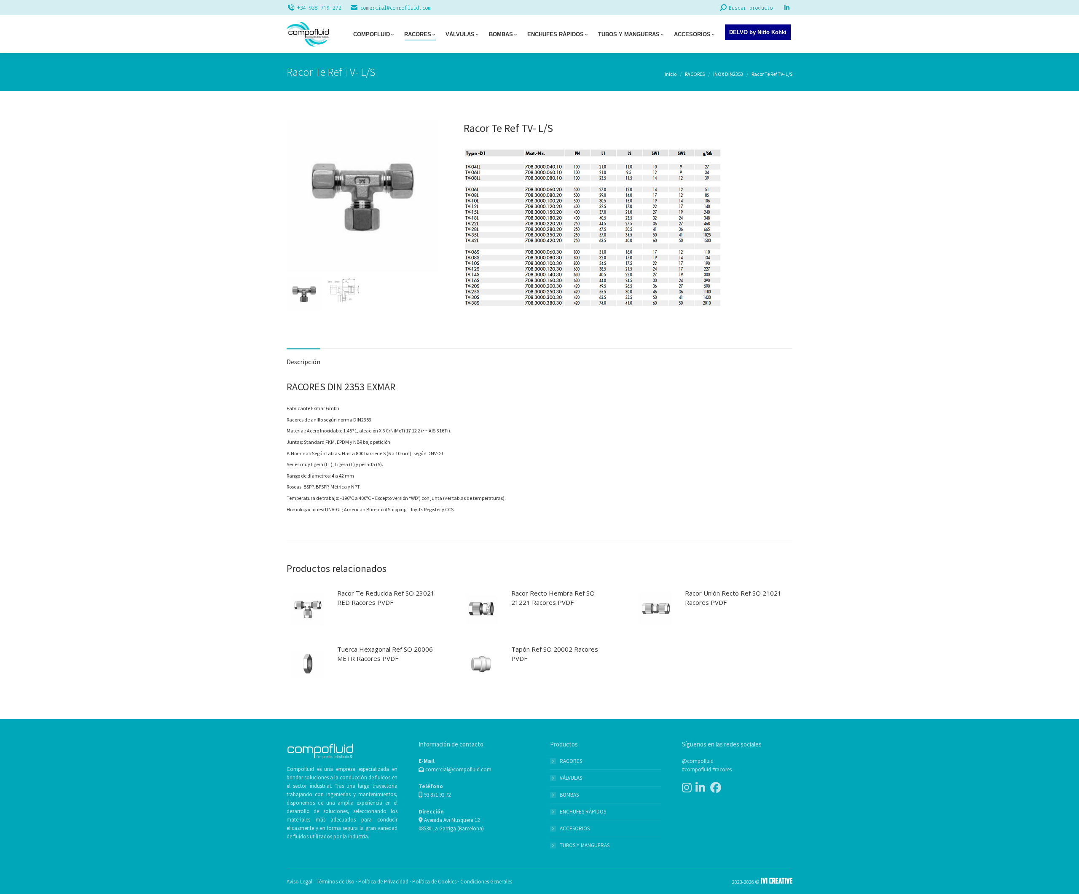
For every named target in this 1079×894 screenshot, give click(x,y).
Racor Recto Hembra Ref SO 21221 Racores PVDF (553, 598)
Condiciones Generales (486, 881)
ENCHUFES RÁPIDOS (583, 811)
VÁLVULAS (571, 777)
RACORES (571, 761)
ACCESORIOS (575, 828)
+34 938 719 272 (319, 8)
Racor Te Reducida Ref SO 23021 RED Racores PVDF (386, 598)
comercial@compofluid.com (395, 8)
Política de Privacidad (383, 881)
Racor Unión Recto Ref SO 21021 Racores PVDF (733, 598)
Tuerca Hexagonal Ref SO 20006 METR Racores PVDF (385, 654)
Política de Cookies (434, 881)
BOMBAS (569, 794)
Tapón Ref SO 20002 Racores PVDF (554, 654)
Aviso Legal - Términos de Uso (320, 881)
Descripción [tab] (303, 361)
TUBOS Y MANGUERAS (584, 845)
